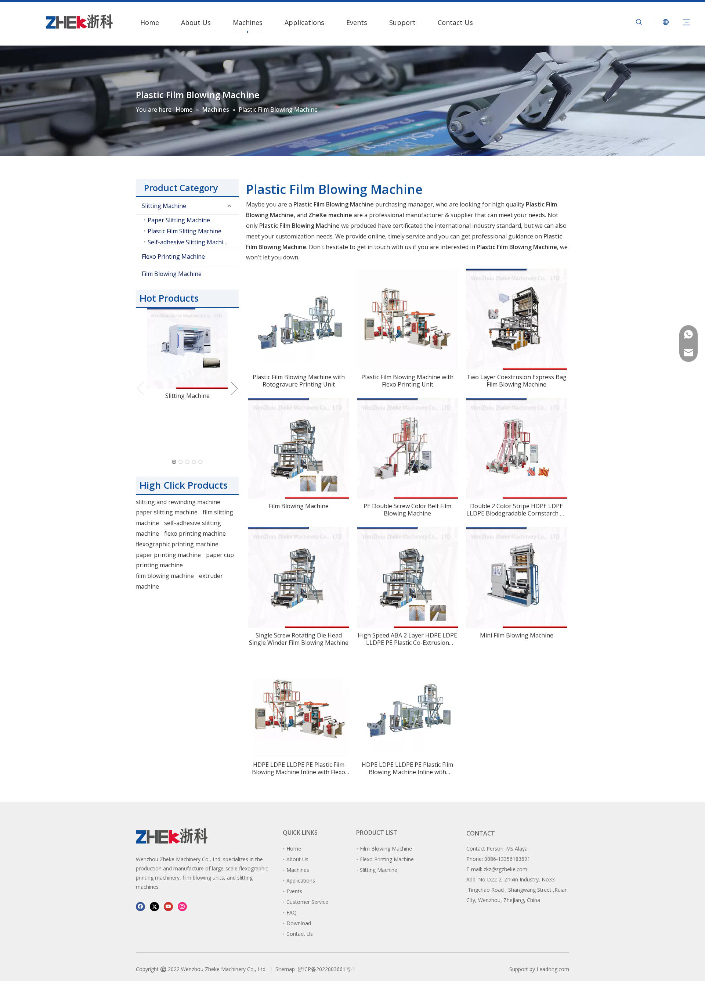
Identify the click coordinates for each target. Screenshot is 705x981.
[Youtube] (168, 906)
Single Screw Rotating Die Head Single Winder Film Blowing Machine (298, 639)
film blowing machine (165, 576)
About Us (196, 22)
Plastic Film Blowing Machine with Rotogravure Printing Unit (299, 380)
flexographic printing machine (177, 544)
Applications (304, 22)
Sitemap (285, 969)
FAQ (291, 912)
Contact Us (455, 22)
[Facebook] (140, 906)
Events (356, 22)
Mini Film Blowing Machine (516, 635)
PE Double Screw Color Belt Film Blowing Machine (407, 509)
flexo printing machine (195, 533)
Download (298, 923)
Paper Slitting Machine (179, 220)
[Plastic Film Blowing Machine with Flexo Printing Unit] (407, 319)
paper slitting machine (167, 512)
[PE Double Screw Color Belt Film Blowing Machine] (407, 447)
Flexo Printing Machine (173, 256)
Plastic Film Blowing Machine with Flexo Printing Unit (407, 380)
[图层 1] (171, 836)
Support (402, 22)
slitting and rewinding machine (178, 502)
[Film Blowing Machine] (298, 447)
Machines (248, 22)
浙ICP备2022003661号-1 (326, 969)
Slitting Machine (164, 206)
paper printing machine (168, 555)
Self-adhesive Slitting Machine (189, 242)
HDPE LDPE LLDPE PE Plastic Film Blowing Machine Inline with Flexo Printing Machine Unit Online (298, 768)
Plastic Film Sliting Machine (184, 231)
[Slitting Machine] (187, 348)
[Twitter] (154, 906)
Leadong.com (552, 969)
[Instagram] (182, 906)
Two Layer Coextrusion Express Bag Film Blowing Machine (517, 380)
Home (149, 22)
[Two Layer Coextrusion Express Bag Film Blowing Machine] (516, 319)
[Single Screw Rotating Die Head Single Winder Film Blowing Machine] (298, 577)
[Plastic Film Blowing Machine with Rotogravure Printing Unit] (298, 316)
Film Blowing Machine (172, 274)
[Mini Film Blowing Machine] (516, 577)
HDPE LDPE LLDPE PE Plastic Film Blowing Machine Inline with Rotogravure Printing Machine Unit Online (407, 768)
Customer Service (307, 901)
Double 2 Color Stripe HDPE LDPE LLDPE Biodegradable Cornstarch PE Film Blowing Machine (516, 509)
